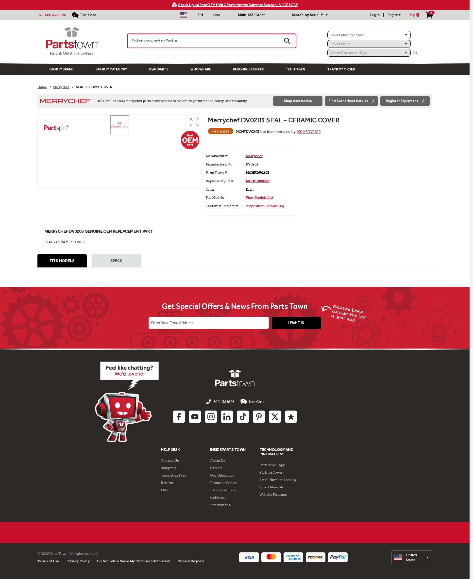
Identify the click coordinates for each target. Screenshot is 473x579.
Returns (167, 483)
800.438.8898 (55, 15)
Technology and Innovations (276, 451)
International (221, 505)
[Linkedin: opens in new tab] (227, 417)
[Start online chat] (127, 402)
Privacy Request (191, 561)
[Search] (415, 53)
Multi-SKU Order (251, 15)
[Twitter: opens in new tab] (275, 417)
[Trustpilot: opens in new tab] (291, 417)
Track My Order (341, 69)
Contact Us (170, 461)
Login (375, 15)
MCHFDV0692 (309, 131)
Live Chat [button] (256, 402)
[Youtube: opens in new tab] (195, 417)
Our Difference (222, 475)
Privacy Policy (78, 561)
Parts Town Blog (223, 490)
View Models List (259, 198)
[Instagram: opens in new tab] (211, 417)
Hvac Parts (158, 69)
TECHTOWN (295, 69)
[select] (411, 557)
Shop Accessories (298, 101)
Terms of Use (48, 561)
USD (216, 15)
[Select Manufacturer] (369, 35)
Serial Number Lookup (277, 480)
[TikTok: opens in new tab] (243, 417)
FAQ (164, 490)
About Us (217, 461)
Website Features (273, 494)
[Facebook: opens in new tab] (179, 417)
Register (394, 15)
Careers (216, 468)
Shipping (168, 468)
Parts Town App (272, 465)
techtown (217, 497)
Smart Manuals (271, 487)
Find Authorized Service (348, 101)
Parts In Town (270, 472)
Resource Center (248, 69)
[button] (194, 122)
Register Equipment (402, 101)
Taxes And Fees (173, 475)
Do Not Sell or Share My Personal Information (133, 561)
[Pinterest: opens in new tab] (259, 417)
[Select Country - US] (184, 15)
